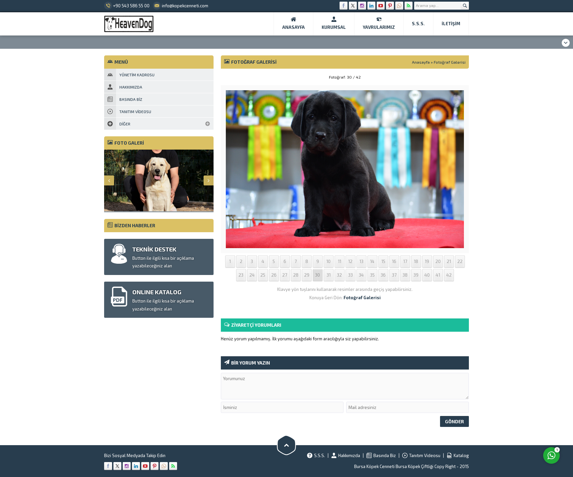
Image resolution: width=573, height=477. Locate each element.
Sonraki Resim (452, 77)
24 (252, 275)
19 (427, 261)
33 (350, 275)
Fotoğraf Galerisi (450, 62)
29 (306, 275)
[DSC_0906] (345, 243)
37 (394, 275)
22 (460, 261)
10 (328, 261)
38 (405, 275)
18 (416, 261)
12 (350, 261)
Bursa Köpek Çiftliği (415, 466)
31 (329, 275)
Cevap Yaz (510, 426)
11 (339, 261)
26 (274, 275)
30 (317, 275)
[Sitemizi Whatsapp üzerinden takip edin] (399, 6)
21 (449, 261)
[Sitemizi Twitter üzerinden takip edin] (353, 6)
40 (427, 275)
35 (372, 275)
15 (383, 261)
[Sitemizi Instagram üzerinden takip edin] (362, 6)
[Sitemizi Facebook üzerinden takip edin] (344, 6)
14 (372, 261)
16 (394, 261)
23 (240, 275)
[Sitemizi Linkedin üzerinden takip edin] (371, 6)
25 (262, 275)
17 (405, 261)
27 (284, 275)
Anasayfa (421, 62)
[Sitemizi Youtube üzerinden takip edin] (381, 6)
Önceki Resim (237, 77)
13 (361, 261)
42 (449, 275)
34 (361, 275)
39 (416, 275)
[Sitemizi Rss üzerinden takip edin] (409, 6)
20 (438, 261)
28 (295, 275)
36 (383, 275)
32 (339, 275)
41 (438, 275)
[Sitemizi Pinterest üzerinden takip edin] (390, 6)
